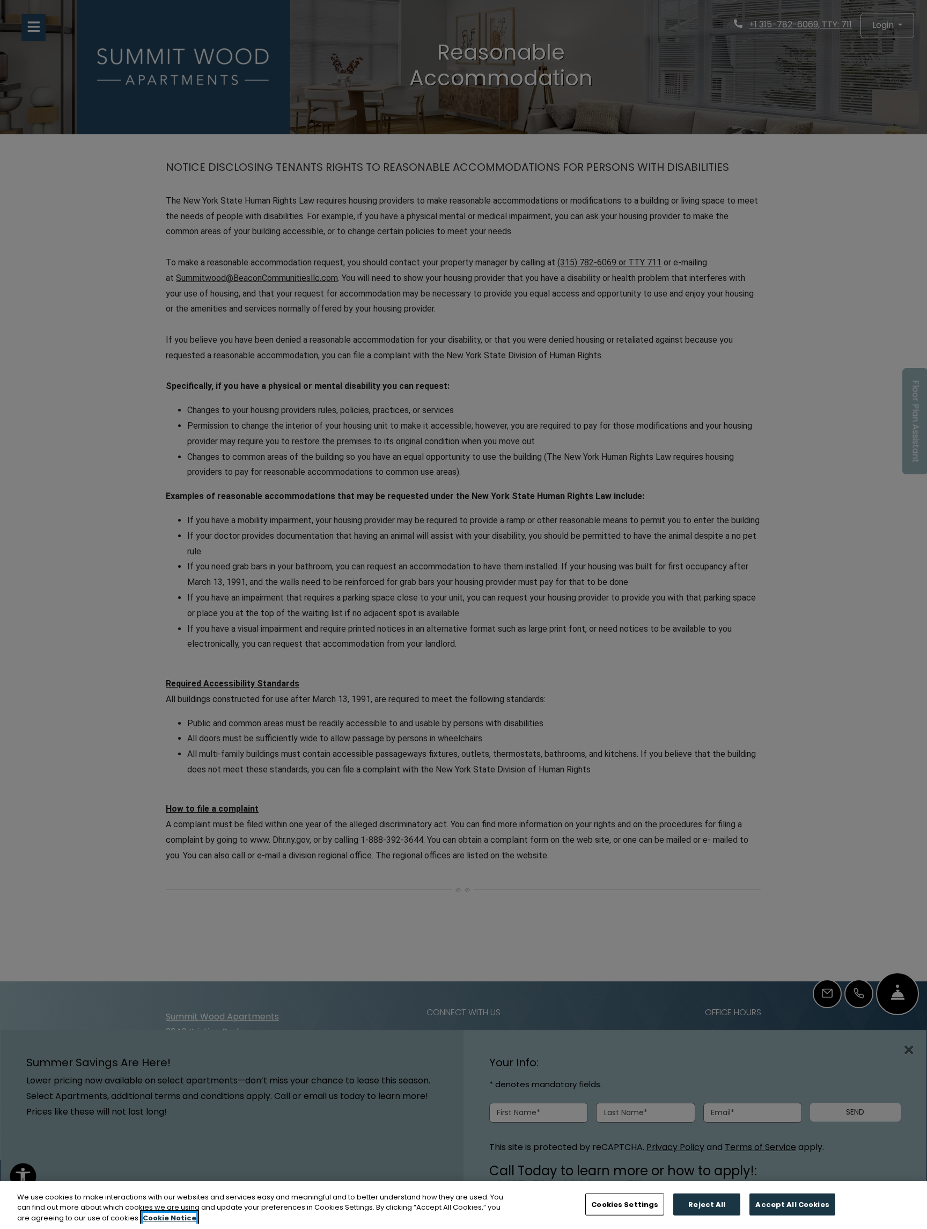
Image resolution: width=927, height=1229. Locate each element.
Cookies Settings (624, 1204)
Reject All (706, 1204)
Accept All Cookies (792, 1204)
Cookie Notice (169, 1218)
